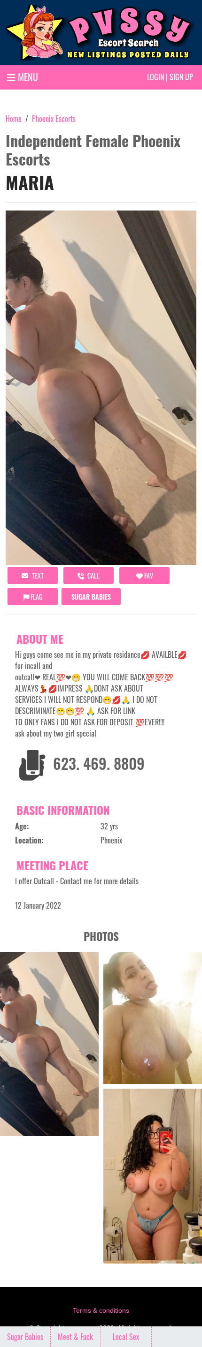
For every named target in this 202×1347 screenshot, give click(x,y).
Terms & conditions (101, 1310)
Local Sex (126, 1336)
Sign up (181, 77)
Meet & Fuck (75, 1336)
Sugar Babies (91, 597)
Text (37, 575)
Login (155, 77)
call (93, 575)
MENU (27, 77)
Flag (35, 597)
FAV (148, 575)
